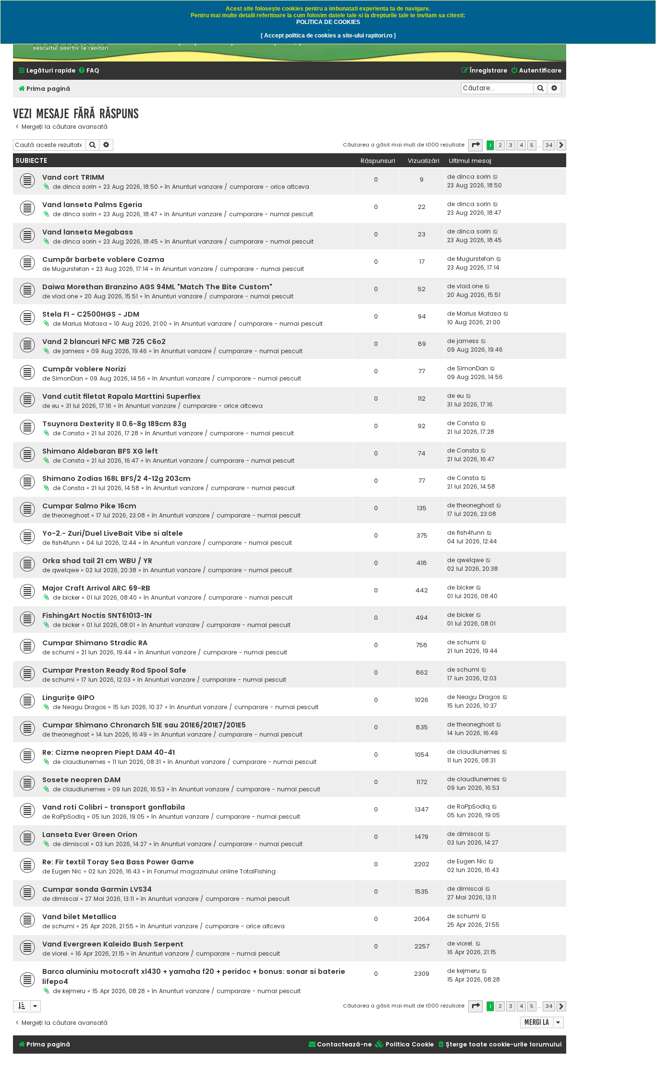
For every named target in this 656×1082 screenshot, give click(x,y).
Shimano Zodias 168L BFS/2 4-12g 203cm (116, 478)
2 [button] (500, 145)
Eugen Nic (67, 871)
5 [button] (532, 145)
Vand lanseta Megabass (87, 232)
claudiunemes (84, 762)
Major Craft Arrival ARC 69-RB (96, 588)
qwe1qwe (65, 570)
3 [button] (510, 145)
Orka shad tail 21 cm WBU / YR (97, 561)
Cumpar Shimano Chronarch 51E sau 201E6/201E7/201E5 (144, 725)
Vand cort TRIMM (73, 177)
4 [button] (521, 145)
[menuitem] (88, 70)
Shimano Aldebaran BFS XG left (100, 451)
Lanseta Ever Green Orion (89, 834)
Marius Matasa (84, 324)
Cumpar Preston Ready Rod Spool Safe (114, 670)
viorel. (60, 953)
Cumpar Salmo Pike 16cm (89, 506)
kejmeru (73, 991)
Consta (73, 433)
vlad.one (65, 296)
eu (55, 406)
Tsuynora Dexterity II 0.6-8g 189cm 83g (114, 424)
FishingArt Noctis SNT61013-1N (97, 615)
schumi (63, 652)
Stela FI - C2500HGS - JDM (90, 314)
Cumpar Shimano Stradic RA (94, 643)
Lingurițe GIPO (68, 697)
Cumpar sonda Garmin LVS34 (97, 889)
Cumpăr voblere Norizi (84, 369)
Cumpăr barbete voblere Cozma (103, 259)
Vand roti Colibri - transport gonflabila (113, 807)
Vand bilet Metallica (79, 917)
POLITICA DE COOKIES (328, 22)
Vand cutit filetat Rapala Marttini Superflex (121, 396)
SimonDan (67, 378)
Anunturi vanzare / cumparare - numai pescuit (242, 214)
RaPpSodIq (68, 816)
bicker (71, 597)
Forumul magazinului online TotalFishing (215, 871)
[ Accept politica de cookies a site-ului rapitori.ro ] (328, 35)
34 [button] (549, 145)
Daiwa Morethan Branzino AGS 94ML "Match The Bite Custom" (157, 287)
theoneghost (70, 515)
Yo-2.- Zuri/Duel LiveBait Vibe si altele (112, 533)
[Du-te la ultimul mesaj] (496, 176)
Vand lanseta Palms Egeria (92, 204)
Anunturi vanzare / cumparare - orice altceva (240, 187)
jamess (73, 351)
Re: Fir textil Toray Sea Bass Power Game (118, 862)
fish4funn (66, 543)
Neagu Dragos (84, 707)
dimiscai (75, 844)
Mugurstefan (70, 269)
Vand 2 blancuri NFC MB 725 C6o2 (104, 341)
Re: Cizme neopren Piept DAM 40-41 (108, 752)
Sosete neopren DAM (81, 780)
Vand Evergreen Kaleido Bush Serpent (112, 944)
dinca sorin (79, 187)
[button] (475, 145)
